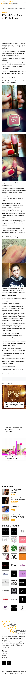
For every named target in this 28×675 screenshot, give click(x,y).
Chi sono (4, 653)
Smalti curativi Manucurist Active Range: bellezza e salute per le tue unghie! (18, 516)
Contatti (4, 657)
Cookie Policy (19, 673)
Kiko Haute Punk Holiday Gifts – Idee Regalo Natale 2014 (14, 404)
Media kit (4, 655)
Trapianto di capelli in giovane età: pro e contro (18, 507)
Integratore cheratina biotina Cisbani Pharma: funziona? (17, 491)
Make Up (10, 8)
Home (4, 8)
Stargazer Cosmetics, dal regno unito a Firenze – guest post (13, 429)
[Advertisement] (14, 31)
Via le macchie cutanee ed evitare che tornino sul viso (18, 498)
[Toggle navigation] (25, 2)
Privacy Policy (9, 673)
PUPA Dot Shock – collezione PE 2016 (11, 458)
